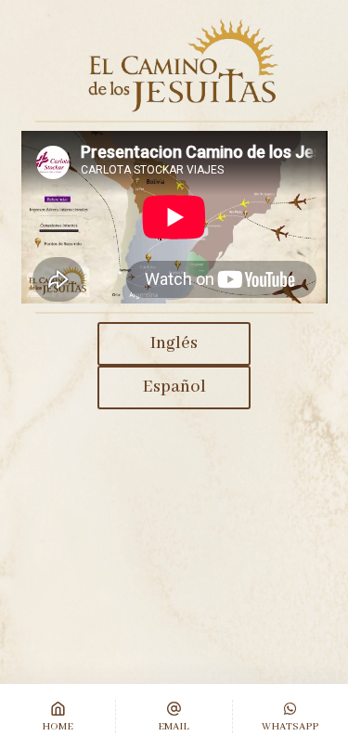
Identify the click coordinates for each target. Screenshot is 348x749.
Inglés (174, 343)
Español (174, 387)
